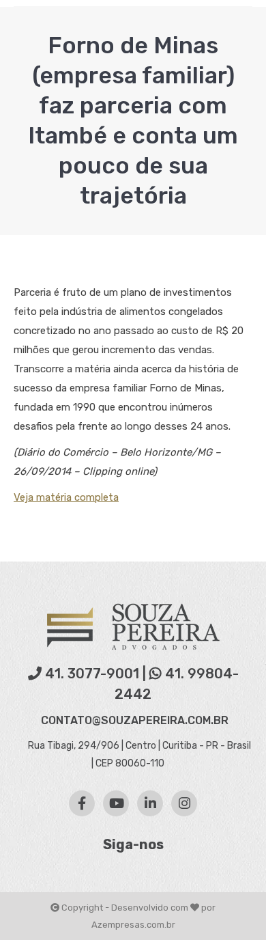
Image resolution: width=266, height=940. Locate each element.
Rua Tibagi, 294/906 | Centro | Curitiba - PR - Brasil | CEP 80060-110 (138, 754)
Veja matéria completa (66, 497)
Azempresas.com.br (133, 925)
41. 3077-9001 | (95, 673)
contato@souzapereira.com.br (134, 720)
